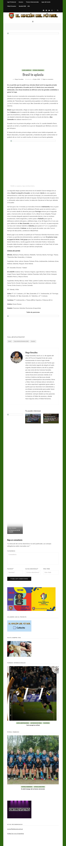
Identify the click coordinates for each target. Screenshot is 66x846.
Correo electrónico (31, 569)
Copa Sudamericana (24, 723)
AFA (29, 6)
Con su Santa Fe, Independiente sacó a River (33, 725)
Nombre (10, 569)
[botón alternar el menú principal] (33, 21)
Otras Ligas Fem (39, 792)
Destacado (35, 723)
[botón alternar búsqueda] (57, 10)
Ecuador (33, 341)
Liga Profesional (11, 2)
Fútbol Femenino (11, 6)
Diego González (19, 79)
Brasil (9, 341)
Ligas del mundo (46, 2)
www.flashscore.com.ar (15, 829)
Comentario (11, 551)
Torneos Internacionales (32, 2)
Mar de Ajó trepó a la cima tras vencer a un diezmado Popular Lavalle (50, 419)
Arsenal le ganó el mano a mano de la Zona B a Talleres (32, 419)
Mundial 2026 (22, 6)
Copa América (26, 70)
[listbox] (33, 696)
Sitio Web (46, 569)
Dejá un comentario (48, 79)
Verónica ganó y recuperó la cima (33, 794)
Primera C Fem (30, 416)
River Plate (44, 723)
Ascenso (21, 2)
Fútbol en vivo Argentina (15, 833)
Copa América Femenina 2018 (21, 341)
